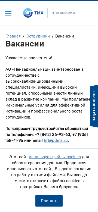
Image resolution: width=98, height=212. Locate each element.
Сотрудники (38, 36)
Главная (13, 36)
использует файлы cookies (55, 156)
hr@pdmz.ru (56, 140)
